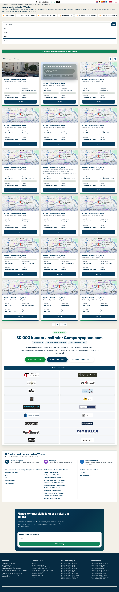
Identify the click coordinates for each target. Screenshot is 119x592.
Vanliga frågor (84, 475)
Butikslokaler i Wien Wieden (53, 475)
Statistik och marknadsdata (89, 470)
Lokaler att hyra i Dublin (98, 573)
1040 (6, 475)
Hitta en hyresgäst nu (57, 359)
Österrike (5, 4)
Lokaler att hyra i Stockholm (100, 567)
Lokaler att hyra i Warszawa (70, 575)
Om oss (82, 472)
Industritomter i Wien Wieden (53, 493)
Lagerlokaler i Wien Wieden (52, 477)
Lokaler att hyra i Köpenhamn (100, 572)
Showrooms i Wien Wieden (52, 490)
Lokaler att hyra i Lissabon (99, 563)
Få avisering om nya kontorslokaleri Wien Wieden (59, 51)
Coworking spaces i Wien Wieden (54, 480)
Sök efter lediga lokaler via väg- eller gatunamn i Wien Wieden (25, 470)
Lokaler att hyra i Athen (68, 578)
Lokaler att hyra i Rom (68, 570)
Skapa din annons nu (35, 359)
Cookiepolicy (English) (38, 572)
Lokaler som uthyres (16, 4)
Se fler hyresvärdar (59, 368)
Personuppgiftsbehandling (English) (43, 570)
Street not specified (11, 472)
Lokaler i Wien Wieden (51, 472)
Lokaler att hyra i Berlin (68, 567)
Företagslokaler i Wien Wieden (53, 495)
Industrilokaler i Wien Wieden (53, 482)
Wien (38, 4)
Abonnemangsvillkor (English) (41, 567)
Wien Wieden (46, 4)
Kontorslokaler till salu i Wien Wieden (56, 470)
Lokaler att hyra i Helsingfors (100, 570)
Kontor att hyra (29, 4)
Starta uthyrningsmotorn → (81, 359)
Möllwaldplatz (9, 483)
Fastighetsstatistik (37, 575)
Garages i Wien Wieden (51, 498)
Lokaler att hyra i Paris (68, 565)
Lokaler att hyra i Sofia (98, 568)
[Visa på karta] (110, 59)
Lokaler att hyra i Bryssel (99, 575)
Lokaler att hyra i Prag (98, 565)
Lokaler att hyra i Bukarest (69, 573)
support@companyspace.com (11, 568)
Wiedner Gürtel (10, 480)
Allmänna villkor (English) (39, 568)
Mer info (20, 101)
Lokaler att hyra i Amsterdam (100, 577)
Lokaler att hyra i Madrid (69, 568)
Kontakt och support (38, 565)
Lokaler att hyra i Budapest (69, 577)
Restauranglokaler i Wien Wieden (54, 485)
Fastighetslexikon (37, 573)
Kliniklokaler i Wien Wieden (52, 488)
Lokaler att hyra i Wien (68, 572)
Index (33, 577)
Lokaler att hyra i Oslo (98, 578)
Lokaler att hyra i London (69, 563)
